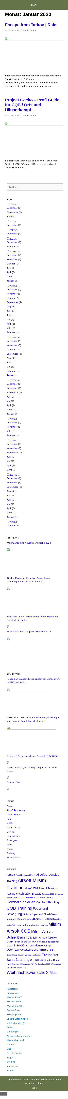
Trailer (10, 849)
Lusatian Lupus (24, 925)
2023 (12, 221)
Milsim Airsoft (13, 827)
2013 (12, 522)
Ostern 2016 (13, 782)
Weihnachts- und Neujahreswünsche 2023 (29, 631)
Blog (9, 1048)
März (9, 276)
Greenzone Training (40, 918)
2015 (12, 440)
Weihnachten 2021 (27, 964)
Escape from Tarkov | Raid (30, 24)
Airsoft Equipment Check (25, 875)
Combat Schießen (21, 902)
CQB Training (19, 908)
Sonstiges (12, 840)
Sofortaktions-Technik (15, 955)
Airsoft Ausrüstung (16, 810)
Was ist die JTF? (15, 1006)
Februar (11, 246)
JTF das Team (14, 1001)
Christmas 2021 (47, 894)
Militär (10, 823)
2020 (12, 251)
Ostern (10, 831)
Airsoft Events (14, 814)
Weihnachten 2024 (18, 968)
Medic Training (40, 925)
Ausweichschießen (19, 893)
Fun (9, 819)
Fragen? (11, 1057)
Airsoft (10, 806)
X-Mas (51, 973)
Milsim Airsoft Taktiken (44, 937)
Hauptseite (12, 988)
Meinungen (12, 1031)
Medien (10, 1044)
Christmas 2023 (17, 898)
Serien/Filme (13, 836)
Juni (9, 268)
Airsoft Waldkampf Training (40, 888)
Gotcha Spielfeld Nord (36, 914)
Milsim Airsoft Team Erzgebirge (43, 941)
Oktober (11, 263)
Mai (8, 319)
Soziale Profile (14, 1053)
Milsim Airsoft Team (17, 941)
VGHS (42, 960)
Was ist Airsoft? (14, 997)
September (12, 212)
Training (11, 853)
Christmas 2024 (31, 898)
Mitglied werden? (15, 1023)
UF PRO (34, 960)
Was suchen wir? (15, 1040)
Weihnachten (13, 857)
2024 (12, 204)
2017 (12, 380)
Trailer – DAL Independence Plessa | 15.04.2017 (32, 756)
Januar (10, 216)
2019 (12, 286)
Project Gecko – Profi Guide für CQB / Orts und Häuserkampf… (32, 105)
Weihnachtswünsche (26, 972)
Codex (10, 1027)
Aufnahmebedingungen (19, 1036)
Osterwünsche (29, 949)
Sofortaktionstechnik (33, 955)
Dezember (12, 208)
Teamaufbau (13, 1010)
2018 (12, 337)
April (9, 272)
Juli (8, 311)
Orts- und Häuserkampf (36, 945)
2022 (12, 230)
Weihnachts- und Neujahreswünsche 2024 (29, 542)
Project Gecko (46, 949)
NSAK (18, 945)
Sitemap (11, 1061)
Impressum (12, 1066)
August (10, 306)
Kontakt (11, 1070)
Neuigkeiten (13, 993)
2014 (12, 474)
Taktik (10, 844)
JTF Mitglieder (14, 1014)
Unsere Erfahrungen (17, 1018)
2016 (12, 419)
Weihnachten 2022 (42, 964)
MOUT (10, 945)
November (12, 259)
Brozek (36, 893)
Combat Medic (45, 897)
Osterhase (13, 949)
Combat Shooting (47, 902)
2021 (12, 238)
